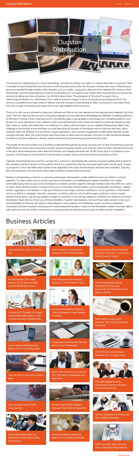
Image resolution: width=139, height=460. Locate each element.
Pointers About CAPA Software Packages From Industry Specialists (69, 406)
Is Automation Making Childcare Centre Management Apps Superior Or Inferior (69, 312)
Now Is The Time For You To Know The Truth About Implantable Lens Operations (69, 375)
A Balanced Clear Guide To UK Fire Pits (25, 251)
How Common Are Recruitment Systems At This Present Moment (68, 251)
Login (119, 4)
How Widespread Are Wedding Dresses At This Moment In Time (68, 281)
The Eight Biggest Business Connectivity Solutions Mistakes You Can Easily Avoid (111, 384)
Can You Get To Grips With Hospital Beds (25, 377)
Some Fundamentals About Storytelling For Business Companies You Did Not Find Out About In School (111, 287)
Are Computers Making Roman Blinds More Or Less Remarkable (24, 347)
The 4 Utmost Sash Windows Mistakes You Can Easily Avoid (110, 353)
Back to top (124, 455)
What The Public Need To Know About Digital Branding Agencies (111, 446)
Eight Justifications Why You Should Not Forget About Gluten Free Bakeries (24, 437)
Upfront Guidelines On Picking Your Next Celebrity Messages (112, 416)
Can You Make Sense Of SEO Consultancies (22, 406)
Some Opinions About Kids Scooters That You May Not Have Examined (111, 322)
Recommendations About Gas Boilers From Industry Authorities (68, 436)
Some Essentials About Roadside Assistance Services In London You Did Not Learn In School (112, 252)
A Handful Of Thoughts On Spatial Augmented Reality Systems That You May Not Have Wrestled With (25, 315)
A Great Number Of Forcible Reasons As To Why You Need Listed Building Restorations (23, 282)
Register (128, 4)
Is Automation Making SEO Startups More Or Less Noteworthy (69, 344)
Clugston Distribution (19, 3)
